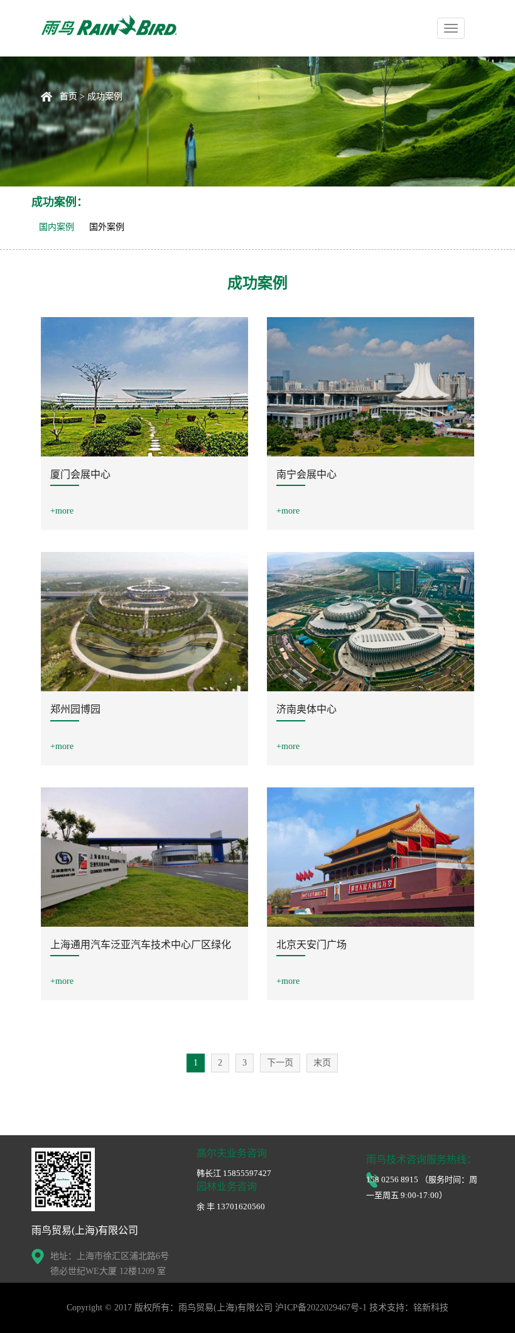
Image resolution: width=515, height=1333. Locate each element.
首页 (68, 96)
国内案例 (56, 227)
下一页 (280, 1062)
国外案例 (106, 227)
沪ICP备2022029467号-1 (321, 1307)
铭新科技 (430, 1307)
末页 (322, 1062)
